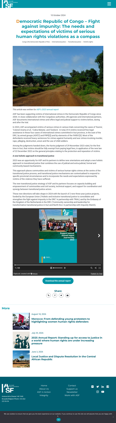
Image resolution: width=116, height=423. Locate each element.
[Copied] (48, 295)
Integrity (44, 395)
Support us (72, 389)
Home (44, 385)
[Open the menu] (109, 4)
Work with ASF (72, 395)
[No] (113, 417)
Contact (72, 385)
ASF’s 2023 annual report (47, 109)
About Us (44, 389)
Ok (59, 420)
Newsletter (72, 392)
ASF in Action (44, 392)
